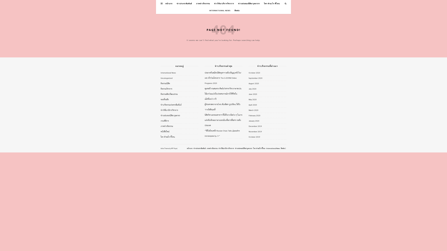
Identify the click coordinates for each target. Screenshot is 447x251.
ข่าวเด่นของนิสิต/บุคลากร (249, 3)
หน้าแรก (169, 3)
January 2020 (254, 121)
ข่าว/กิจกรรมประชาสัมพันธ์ (171, 105)
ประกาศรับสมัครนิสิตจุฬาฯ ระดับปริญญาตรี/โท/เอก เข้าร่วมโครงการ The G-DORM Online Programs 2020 (223, 77)
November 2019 (255, 131)
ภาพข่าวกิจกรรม (203, 3)
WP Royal (174, 148)
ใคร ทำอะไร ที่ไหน (272, 3)
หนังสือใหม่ (165, 131)
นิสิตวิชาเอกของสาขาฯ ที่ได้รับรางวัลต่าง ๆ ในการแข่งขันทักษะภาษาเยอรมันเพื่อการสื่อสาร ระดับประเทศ (223, 120)
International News (219, 10)
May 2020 (253, 99)
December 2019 (255, 126)
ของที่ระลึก (165, 99)
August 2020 (254, 83)
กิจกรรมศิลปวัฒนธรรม (169, 94)
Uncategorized (167, 78)
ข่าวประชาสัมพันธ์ (184, 3)
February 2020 (254, 115)
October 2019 (254, 137)
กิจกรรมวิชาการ (166, 89)
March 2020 (253, 110)
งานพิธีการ (165, 121)
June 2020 (253, 94)
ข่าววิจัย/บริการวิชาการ (224, 3)
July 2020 (252, 89)
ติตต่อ (283, 148)
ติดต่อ (237, 10)
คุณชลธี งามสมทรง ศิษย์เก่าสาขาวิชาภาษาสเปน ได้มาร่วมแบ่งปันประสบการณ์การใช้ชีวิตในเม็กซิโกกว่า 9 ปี (223, 93)
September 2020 (255, 78)
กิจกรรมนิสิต (165, 83)
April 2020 (253, 105)
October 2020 (254, 72)
